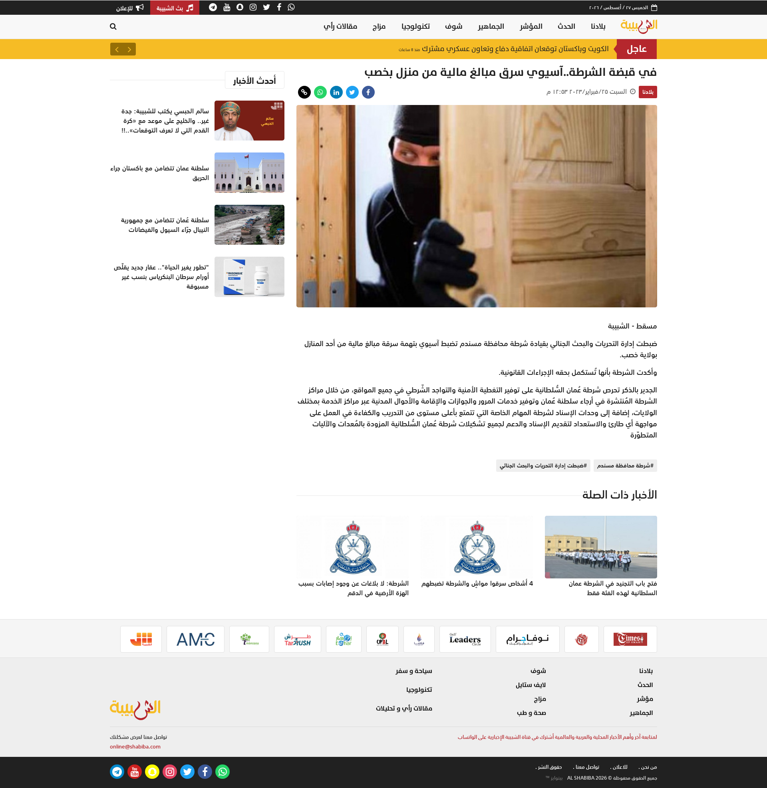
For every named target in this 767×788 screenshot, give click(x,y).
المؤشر (531, 26)
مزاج (379, 26)
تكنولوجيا (415, 26)
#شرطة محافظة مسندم (625, 465)
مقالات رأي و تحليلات (404, 708)
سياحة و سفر (413, 671)
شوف (454, 26)
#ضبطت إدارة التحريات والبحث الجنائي (543, 465)
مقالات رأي (341, 26)
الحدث (566, 26)
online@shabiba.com (135, 746)
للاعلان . (619, 767)
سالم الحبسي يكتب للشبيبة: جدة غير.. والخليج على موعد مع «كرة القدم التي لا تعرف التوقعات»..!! (165, 121)
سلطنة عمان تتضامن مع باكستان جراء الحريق (531, 49)
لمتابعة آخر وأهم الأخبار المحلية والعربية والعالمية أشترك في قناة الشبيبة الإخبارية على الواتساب (557, 737)
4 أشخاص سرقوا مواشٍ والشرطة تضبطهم (477, 583)
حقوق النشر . (548, 767)
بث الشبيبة (171, 8)
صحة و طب (531, 713)
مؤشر (645, 699)
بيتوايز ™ (554, 778)
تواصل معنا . (586, 767)
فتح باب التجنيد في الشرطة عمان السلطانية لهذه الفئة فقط (613, 588)
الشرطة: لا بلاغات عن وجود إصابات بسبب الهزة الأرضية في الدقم (353, 588)
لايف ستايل (531, 685)
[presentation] (129, 49)
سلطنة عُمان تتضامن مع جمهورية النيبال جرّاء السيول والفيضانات (165, 225)
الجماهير (491, 26)
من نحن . (647, 767)
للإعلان (125, 8)
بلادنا (598, 26)
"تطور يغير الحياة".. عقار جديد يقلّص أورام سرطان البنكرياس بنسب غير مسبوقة (161, 277)
